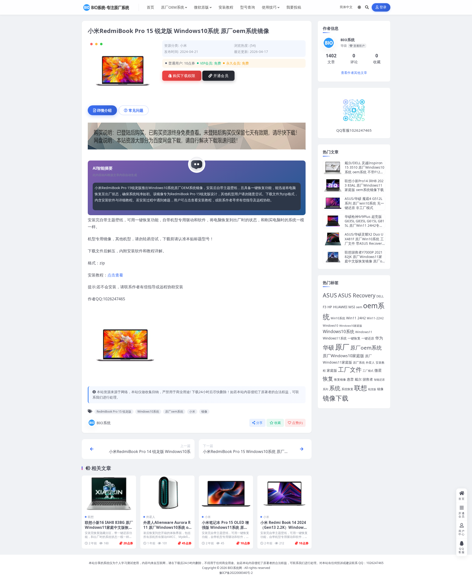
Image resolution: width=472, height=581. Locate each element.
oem (359, 307)
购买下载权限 (184, 76)
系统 (334, 388)
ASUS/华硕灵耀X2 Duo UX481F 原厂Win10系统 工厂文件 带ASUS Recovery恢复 (364, 241)
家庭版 (332, 370)
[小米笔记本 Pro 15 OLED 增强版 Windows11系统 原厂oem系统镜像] (226, 494)
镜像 (204, 411)
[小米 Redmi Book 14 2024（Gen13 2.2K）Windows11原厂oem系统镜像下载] (284, 494)
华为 (379, 338)
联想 (91, 517)
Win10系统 (338, 318)
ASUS (330, 295)
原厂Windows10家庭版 (343, 355)
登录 (383, 7)
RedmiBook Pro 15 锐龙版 (114, 411)
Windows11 (363, 332)
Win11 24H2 (356, 318)
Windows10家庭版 (350, 325)
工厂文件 (350, 369)
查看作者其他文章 (354, 73)
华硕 (328, 347)
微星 (378, 370)
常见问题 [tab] (136, 110)
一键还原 (367, 338)
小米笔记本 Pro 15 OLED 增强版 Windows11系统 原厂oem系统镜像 (226, 527)
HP (329, 307)
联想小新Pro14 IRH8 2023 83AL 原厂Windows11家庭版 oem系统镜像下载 (364, 185)
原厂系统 (359, 362)
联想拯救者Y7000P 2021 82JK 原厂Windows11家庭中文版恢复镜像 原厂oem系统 (364, 259)
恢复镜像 (340, 379)
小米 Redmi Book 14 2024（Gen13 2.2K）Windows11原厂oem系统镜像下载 (284, 527)
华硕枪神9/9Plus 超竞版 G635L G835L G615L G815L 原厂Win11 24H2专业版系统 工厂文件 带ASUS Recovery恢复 (364, 225)
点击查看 (115, 275)
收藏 (277, 423)
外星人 (150, 517)
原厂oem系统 (174, 411)
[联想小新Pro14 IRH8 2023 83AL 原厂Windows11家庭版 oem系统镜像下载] (333, 185)
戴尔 (358, 379)
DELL (380, 296)
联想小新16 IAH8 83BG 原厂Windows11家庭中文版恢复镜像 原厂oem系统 (109, 527)
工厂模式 (368, 370)
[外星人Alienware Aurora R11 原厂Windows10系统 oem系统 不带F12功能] (167, 494)
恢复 (328, 378)
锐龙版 (372, 389)
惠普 (350, 379)
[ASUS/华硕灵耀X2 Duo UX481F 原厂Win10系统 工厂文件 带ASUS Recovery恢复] (333, 239)
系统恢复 (347, 389)
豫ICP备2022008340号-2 (236, 573)
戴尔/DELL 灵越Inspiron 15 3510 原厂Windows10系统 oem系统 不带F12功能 (364, 170)
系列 (325, 389)
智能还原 (379, 379)
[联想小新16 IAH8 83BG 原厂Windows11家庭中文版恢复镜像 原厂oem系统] (109, 494)
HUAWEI (340, 306)
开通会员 (220, 76)
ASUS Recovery (356, 295)
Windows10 (330, 325)
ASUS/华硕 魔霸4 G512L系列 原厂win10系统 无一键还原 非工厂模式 (364, 203)
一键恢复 (354, 338)
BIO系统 (104, 422)
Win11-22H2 (375, 318)
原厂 (342, 347)
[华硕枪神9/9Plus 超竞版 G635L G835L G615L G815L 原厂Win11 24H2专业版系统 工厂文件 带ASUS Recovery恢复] (333, 221)
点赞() (297, 423)
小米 (183, 45)
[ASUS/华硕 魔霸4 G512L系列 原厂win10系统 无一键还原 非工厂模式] (333, 203)
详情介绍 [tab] (104, 110)
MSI (351, 306)
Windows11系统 (335, 338)
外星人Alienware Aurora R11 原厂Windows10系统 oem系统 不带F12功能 (167, 527)
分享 (259, 423)
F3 (324, 307)
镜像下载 (335, 398)
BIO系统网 (235, 568)
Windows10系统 (148, 411)
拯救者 (368, 379)
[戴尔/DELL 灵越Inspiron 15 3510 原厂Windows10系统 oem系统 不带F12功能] (333, 167)
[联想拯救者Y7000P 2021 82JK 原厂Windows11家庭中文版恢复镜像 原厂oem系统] (333, 257)
